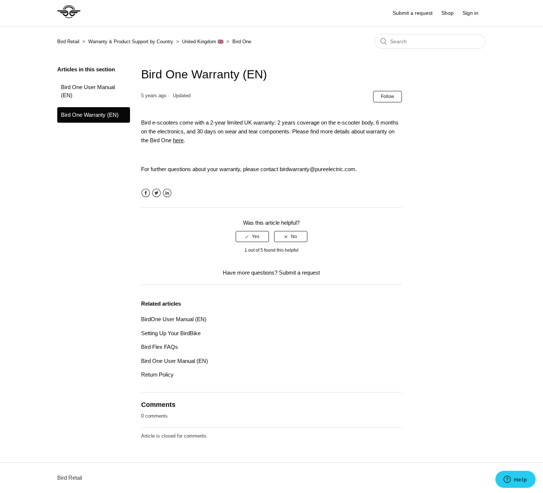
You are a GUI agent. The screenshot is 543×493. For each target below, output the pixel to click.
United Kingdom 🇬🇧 (202, 41)
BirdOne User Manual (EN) (173, 319)
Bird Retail (68, 41)
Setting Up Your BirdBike (171, 333)
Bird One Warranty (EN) (90, 115)
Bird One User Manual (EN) (88, 91)
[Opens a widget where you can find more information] (515, 480)
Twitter (156, 193)
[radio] (252, 236)
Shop (447, 13)
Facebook (145, 193)
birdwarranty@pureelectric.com (317, 169)
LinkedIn (167, 193)
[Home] (69, 17)
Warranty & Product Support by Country (131, 41)
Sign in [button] (470, 13)
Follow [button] (387, 96)
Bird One (241, 41)
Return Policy (157, 374)
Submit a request (413, 13)
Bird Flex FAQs (159, 347)
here (178, 140)
